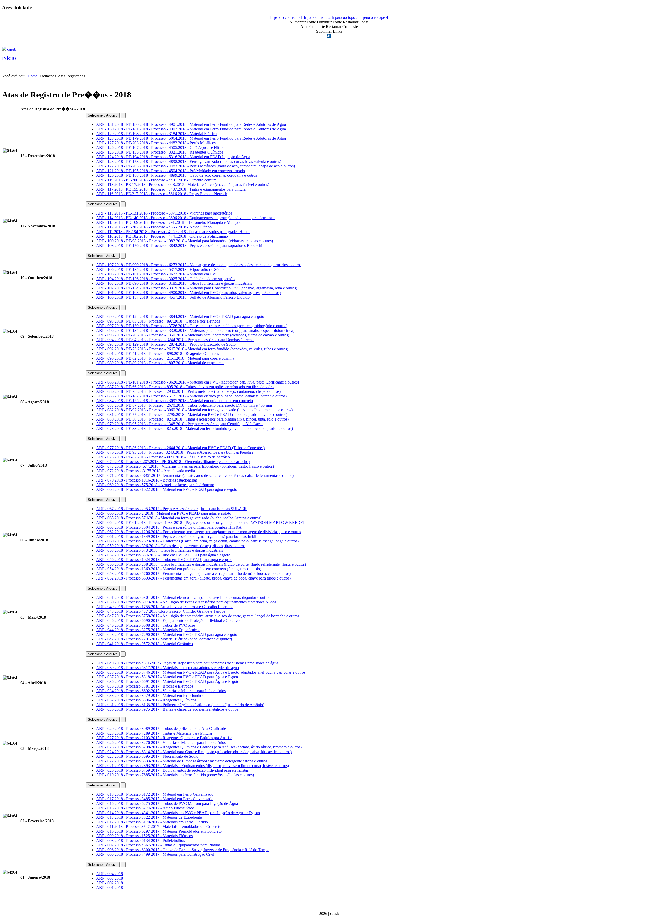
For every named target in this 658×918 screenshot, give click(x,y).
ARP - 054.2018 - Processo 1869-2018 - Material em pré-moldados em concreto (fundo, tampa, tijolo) (178, 569)
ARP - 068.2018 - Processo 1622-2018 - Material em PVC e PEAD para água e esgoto (166, 489)
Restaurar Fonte (356, 22)
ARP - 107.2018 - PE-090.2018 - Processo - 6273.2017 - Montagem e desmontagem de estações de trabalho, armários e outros (198, 265)
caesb (11, 49)
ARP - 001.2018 (109, 887)
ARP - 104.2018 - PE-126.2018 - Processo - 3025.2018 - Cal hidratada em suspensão (165, 279)
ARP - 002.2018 (109, 883)
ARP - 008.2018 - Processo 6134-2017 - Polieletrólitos (140, 840)
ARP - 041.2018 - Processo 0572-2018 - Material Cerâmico (144, 643)
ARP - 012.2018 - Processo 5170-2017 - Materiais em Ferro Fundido (152, 822)
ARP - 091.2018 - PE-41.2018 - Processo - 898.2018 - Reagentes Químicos (157, 353)
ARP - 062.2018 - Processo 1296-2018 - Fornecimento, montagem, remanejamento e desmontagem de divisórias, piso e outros (198, 532)
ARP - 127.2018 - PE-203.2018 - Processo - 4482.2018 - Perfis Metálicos (156, 143)
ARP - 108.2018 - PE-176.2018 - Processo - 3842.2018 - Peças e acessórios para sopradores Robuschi (179, 245)
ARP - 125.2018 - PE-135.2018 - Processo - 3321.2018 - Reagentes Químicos (159, 152)
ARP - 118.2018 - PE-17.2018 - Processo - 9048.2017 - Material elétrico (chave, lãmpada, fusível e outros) (182, 184)
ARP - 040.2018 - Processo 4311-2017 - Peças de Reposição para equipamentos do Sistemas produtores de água (187, 663)
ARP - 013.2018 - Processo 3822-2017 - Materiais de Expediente (149, 817)
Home (33, 76)
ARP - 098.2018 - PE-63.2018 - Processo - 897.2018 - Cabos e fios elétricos (158, 321)
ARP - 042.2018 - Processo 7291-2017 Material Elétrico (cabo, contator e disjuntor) (164, 639)
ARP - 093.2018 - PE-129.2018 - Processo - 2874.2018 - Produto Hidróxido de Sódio (166, 344)
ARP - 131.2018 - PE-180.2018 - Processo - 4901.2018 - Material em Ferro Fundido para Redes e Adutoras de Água (191, 124)
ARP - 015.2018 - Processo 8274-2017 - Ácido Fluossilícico (145, 808)
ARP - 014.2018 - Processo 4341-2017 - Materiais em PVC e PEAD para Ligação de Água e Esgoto (178, 812)
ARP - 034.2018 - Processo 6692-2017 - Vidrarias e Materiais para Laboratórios (161, 691)
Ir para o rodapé (373, 17)
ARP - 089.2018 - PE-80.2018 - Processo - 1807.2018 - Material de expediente (160, 363)
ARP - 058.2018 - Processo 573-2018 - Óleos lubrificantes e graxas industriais (159, 550)
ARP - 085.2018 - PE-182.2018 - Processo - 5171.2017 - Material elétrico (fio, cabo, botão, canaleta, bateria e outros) (191, 396)
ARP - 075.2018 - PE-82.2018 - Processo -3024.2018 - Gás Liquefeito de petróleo (163, 457)
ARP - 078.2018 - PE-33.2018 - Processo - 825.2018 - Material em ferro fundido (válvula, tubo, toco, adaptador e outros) (194, 428)
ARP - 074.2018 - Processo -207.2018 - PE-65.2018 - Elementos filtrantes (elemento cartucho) (173, 461)
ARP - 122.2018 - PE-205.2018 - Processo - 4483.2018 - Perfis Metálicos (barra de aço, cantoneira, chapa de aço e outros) (195, 166)
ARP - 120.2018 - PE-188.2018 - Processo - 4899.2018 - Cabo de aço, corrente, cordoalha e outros (176, 175)
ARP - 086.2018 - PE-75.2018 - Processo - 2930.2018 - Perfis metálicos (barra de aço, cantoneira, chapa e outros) (188, 391)
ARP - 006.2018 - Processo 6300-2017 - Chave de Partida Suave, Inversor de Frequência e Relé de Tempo (182, 850)
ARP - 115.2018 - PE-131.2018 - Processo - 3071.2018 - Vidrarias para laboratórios (164, 213)
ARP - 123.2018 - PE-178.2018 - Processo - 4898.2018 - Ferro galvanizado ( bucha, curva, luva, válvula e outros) (188, 161)
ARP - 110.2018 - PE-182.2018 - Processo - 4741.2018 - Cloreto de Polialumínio (162, 236)
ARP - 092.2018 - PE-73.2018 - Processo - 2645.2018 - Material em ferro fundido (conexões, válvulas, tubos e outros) (192, 349)
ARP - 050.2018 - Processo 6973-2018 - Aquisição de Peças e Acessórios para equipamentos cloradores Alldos (186, 602)
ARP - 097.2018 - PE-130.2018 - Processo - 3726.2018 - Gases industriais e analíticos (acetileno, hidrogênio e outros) (191, 326)
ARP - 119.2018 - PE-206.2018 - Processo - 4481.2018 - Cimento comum (156, 180)
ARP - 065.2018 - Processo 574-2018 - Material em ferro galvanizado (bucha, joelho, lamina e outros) (178, 518)
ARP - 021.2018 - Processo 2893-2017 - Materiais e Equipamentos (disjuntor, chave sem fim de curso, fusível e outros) (192, 765)
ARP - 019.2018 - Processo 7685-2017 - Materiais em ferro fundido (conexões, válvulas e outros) (175, 775)
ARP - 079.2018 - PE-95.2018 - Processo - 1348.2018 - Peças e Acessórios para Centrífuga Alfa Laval (179, 424)
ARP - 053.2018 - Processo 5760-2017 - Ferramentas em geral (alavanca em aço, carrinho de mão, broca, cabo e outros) (193, 573)
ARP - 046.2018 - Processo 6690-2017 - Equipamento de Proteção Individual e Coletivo (168, 620)
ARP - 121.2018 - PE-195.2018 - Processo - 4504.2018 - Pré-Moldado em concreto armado (170, 170)
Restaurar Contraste (342, 26)
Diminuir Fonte (329, 22)
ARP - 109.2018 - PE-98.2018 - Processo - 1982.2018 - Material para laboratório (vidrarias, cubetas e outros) (184, 241)
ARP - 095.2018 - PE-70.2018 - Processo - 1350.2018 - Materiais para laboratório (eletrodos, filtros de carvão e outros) (192, 335)
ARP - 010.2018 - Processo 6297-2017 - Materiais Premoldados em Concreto (159, 831)
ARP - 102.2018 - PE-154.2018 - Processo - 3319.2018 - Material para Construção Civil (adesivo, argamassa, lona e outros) (196, 288)
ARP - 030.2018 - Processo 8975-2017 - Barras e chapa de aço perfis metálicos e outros (167, 709)
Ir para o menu (317, 17)
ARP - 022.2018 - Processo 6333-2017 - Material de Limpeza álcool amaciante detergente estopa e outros (181, 761)
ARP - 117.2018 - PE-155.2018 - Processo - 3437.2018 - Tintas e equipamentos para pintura (171, 189)
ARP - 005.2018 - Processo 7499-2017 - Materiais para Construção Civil (155, 854)
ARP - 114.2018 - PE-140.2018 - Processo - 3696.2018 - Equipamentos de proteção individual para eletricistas (185, 218)
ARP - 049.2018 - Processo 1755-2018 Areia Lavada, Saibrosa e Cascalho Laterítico (164, 606)
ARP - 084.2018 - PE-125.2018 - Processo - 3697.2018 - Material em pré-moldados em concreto (174, 400)
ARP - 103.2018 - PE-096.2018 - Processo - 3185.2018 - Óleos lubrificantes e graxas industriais (174, 283)
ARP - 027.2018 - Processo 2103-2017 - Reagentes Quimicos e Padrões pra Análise (164, 738)
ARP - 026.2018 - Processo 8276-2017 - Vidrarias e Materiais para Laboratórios (161, 742)
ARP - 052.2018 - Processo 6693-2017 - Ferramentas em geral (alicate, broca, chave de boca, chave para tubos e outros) (193, 578)
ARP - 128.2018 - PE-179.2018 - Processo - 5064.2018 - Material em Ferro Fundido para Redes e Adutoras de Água (191, 138)
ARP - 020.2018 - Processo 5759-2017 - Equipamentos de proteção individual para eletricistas (172, 770)
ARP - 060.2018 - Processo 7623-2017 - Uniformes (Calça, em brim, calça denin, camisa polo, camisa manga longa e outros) (197, 541)
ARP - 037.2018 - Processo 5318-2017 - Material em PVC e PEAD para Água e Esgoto (167, 677)
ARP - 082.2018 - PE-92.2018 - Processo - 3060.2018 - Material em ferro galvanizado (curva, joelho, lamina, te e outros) (194, 410)
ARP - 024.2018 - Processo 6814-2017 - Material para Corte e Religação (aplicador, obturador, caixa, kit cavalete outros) (194, 752)
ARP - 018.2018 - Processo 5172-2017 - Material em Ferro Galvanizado (154, 794)
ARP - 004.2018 (109, 873)
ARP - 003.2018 (109, 878)
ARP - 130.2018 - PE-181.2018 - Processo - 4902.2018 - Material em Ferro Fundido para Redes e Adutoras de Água (191, 129)
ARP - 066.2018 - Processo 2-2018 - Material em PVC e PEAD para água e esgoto (163, 513)
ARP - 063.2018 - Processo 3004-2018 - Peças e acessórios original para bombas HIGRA (169, 527)
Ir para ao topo (345, 17)
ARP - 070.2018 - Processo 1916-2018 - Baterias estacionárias (146, 480)
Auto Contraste (312, 26)
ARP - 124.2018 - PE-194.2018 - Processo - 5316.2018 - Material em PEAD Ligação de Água (173, 157)
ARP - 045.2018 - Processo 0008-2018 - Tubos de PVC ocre (145, 625)
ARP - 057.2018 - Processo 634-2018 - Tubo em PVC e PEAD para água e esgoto (163, 555)
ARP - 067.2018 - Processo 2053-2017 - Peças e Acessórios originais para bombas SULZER (171, 508)
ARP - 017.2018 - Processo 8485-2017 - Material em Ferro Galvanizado (154, 799)
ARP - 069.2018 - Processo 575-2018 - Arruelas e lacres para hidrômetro (155, 485)
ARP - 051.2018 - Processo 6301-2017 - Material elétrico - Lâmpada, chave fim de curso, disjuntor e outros (183, 597)
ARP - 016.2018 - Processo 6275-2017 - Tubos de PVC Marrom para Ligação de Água (167, 803)
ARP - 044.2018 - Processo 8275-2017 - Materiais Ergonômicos (148, 630)
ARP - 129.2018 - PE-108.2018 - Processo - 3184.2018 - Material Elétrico (156, 133)
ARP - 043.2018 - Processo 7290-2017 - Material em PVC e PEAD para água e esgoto (166, 634)
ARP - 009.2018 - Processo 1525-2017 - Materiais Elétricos (144, 836)
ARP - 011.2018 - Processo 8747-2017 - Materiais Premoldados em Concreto (158, 826)
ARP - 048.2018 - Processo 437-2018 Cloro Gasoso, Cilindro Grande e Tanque (160, 611)
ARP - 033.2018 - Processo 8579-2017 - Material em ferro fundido (150, 695)
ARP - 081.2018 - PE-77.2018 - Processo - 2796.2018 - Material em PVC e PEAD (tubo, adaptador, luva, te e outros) (191, 414)
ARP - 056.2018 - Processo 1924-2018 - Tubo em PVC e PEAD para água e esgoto (164, 559)
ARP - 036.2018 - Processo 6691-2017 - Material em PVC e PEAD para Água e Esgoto (167, 681)
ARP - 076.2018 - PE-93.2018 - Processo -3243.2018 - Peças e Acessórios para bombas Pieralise (174, 452)
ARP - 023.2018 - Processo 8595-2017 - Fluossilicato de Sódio (147, 756)
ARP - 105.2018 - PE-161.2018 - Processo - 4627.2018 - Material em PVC (157, 274)
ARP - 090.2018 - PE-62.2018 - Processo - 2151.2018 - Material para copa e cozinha (165, 358)
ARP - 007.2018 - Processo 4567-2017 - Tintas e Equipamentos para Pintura (158, 845)
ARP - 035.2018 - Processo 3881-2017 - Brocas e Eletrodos (144, 686)
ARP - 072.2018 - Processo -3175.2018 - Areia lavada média (145, 471)
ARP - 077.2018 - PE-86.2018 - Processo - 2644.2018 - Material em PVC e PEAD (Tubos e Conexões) (180, 447)
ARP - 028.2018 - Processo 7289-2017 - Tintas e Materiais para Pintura (154, 733)
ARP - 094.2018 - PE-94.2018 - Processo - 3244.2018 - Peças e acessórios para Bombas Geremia (175, 339)
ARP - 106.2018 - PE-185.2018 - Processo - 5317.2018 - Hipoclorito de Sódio (160, 269)
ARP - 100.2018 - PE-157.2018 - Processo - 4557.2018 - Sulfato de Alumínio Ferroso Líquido (173, 297)
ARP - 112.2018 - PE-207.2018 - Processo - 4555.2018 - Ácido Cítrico (154, 227)
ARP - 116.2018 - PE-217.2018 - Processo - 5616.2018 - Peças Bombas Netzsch (161, 194)
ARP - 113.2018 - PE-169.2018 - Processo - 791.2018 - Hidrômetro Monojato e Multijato (168, 222)
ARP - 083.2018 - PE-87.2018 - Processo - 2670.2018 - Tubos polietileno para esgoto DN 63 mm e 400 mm (184, 405)
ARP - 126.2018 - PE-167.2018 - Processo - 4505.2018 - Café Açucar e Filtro (159, 147)
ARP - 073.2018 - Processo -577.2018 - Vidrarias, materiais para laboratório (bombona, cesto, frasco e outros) (185, 466)
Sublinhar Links (329, 31)
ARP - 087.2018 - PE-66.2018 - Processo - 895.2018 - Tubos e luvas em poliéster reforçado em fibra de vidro (185, 387)
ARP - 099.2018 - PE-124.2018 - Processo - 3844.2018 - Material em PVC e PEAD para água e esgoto (180, 316)
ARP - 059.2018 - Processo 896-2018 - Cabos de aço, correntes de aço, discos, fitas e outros (170, 545)
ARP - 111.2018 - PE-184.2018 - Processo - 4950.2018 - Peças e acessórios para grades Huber (173, 231)
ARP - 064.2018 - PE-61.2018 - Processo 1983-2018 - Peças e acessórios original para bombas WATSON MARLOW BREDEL (201, 522)
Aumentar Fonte (302, 22)
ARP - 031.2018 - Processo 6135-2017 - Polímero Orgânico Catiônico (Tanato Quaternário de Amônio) (180, 704)
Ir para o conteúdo (286, 17)
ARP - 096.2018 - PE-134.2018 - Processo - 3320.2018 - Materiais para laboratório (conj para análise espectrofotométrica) (195, 330)
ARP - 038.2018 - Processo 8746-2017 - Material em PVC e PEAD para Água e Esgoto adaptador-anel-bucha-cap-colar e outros (200, 672)
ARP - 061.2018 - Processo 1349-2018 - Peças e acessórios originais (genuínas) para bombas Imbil (176, 536)
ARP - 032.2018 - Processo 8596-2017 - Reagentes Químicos (146, 700)
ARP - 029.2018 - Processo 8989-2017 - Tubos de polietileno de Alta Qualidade (161, 728)
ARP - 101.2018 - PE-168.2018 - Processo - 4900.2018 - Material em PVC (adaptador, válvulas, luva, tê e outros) (188, 292)
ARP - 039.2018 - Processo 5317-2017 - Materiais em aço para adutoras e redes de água (167, 667)
